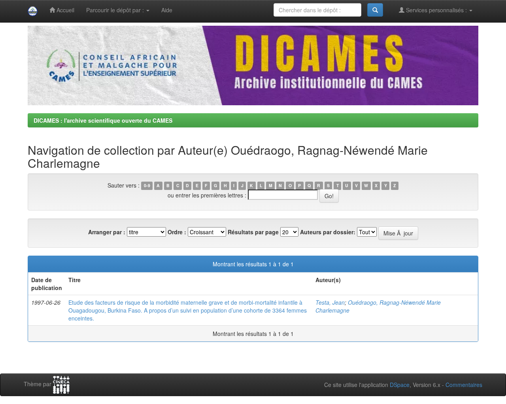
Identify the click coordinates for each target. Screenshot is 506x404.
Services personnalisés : (436, 10)
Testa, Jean (330, 302)
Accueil (64, 10)
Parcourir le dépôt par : (115, 10)
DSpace (400, 385)
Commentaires (464, 385)
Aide (166, 10)
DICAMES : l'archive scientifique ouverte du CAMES (103, 120)
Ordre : (177, 232)
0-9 (147, 186)
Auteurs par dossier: (327, 232)
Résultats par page (253, 232)
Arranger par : (106, 232)
